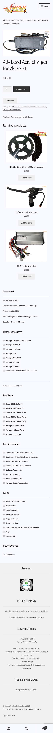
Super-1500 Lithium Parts (16, 421)
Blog (7, 532)
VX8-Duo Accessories (14, 478)
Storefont (7, 709)
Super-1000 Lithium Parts (16, 413)
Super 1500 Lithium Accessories (18, 466)
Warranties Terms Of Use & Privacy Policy (22, 527)
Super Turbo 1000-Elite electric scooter (21, 371)
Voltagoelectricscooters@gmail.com (23, 316)
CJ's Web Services (34, 709)
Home (8, 20)
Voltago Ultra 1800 (13, 358)
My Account (9, 728)
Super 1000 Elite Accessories (17, 461)
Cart (40, 726)
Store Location (12, 523)
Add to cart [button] (26, 177)
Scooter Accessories (38, 107)
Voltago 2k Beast (12, 366)
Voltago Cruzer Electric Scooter (18, 340)
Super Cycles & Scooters (15, 501)
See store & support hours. (13, 322)
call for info (38, 617)
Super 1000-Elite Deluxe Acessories (19, 453)
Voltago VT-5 (11, 353)
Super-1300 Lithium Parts (16, 417)
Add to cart (21, 89)
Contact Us (10, 536)
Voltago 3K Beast (13, 362)
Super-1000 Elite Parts (14, 408)
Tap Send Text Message (27, 305)
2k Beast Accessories (20, 107)
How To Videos (9, 555)
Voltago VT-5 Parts (13, 434)
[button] (46, 34)
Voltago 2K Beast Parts (27, 20)
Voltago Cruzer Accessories (17, 483)
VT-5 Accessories (12, 474)
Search (26, 728)
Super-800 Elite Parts (14, 404)
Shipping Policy (12, 519)
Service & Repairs (13, 514)
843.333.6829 (14, 311)
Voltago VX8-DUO (13, 345)
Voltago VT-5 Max (13, 349)
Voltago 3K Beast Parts (15, 430)
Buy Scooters (11, 506)
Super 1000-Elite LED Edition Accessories (22, 457)
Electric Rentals (12, 510)
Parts (14, 20)
